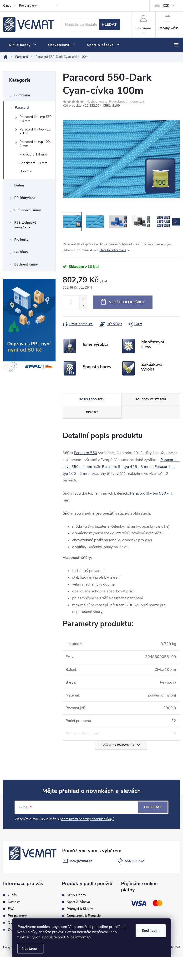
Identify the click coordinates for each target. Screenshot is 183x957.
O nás (7, 6)
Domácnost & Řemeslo (84, 916)
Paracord (22, 107)
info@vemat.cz (81, 861)
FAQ (11, 909)
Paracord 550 (85, 453)
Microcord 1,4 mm (33, 154)
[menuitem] (22, 45)
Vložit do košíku (126, 302)
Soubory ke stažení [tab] (150, 399)
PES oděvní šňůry (27, 210)
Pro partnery (28, 6)
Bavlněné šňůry (26, 264)
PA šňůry (21, 252)
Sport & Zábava (78, 902)
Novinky (14, 902)
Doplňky (26, 171)
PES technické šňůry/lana (25, 225)
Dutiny (19, 185)
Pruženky (21, 239)
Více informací (79, 937)
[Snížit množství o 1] (83, 305)
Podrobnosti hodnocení (126, 102)
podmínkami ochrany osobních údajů (87, 819)
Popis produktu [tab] (92, 399)
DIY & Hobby (76, 895)
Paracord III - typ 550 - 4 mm (35, 119)
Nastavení (30, 948)
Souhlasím (151, 930)
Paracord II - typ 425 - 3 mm (35, 131)
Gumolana (22, 95)
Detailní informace (113, 250)
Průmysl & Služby (80, 909)
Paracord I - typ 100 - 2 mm (36, 144)
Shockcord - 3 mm (33, 163)
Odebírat (152, 807)
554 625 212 (134, 861)
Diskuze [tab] (92, 412)
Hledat (109, 24)
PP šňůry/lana (25, 197)
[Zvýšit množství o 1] (83, 299)
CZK (166, 6)
